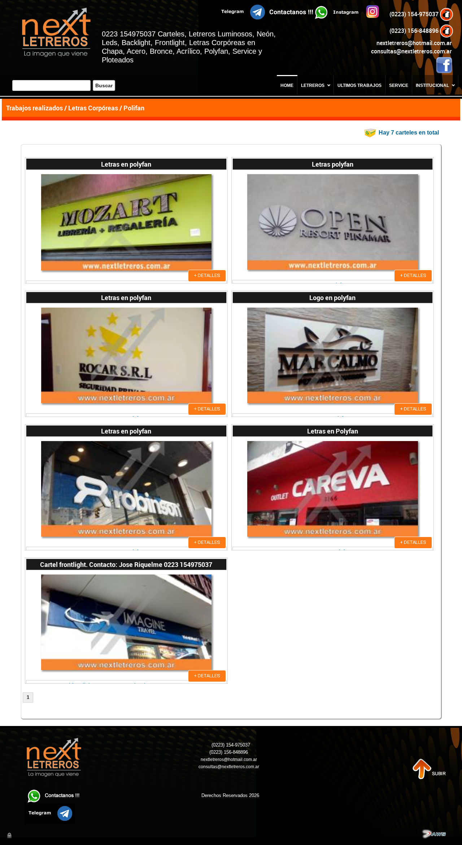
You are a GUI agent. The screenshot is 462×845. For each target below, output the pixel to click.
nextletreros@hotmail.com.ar (414, 43)
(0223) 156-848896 (414, 31)
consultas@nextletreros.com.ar (411, 51)
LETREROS (312, 85)
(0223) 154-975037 (414, 14)
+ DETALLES (207, 275)
